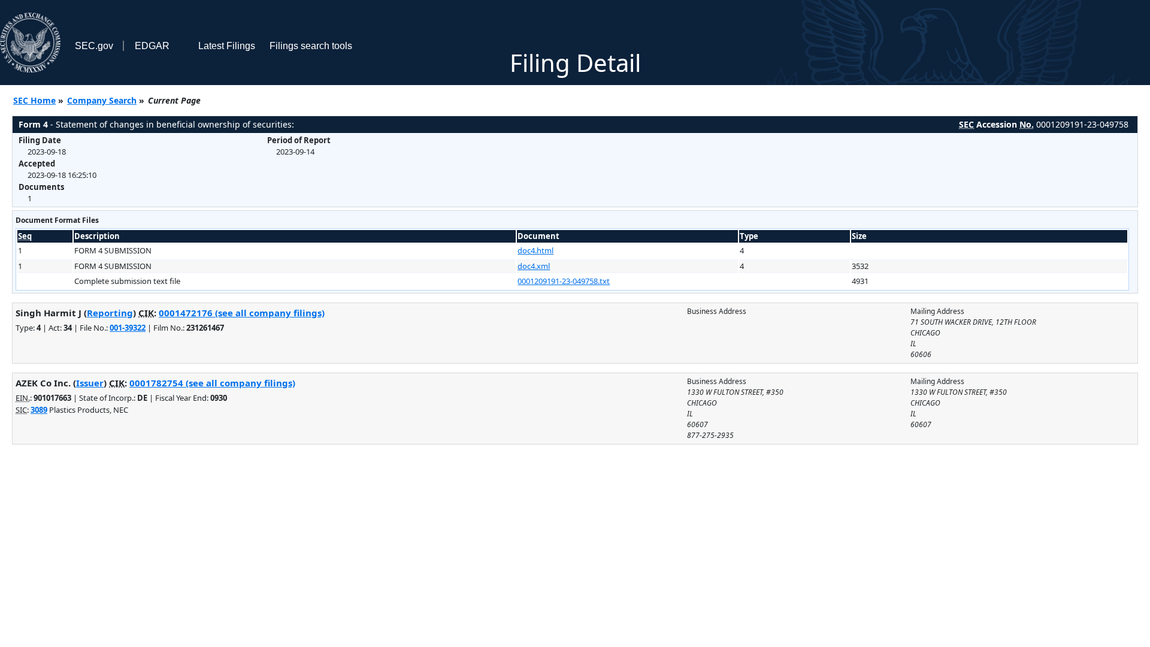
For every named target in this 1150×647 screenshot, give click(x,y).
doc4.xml (534, 266)
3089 (39, 409)
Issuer (90, 383)
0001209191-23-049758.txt (564, 281)
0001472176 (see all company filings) (242, 313)
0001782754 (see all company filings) (212, 383)
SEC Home (34, 100)
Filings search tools (311, 46)
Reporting (110, 313)
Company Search (102, 100)
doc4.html (535, 250)
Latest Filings (226, 46)
